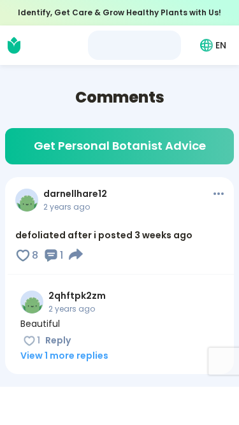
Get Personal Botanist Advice (120, 146)
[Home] (14, 45)
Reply (58, 340)
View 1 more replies (64, 355)
